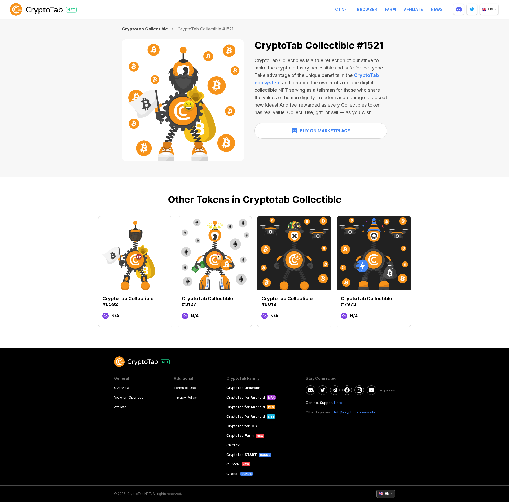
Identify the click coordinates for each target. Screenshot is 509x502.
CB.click (233, 445)
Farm (390, 9)
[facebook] (347, 390)
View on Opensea (129, 397)
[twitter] (472, 9)
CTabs (232, 474)
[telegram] (335, 390)
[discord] (458, 9)
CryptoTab (243, 388)
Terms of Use (185, 388)
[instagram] (359, 390)
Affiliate (413, 9)
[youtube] (371, 390)
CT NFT (342, 9)
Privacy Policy (185, 397)
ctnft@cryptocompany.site (353, 412)
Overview (122, 388)
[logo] (44, 9)
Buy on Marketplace (325, 130)
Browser (367, 9)
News (437, 9)
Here (338, 402)
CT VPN (232, 464)
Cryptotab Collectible (145, 29)
